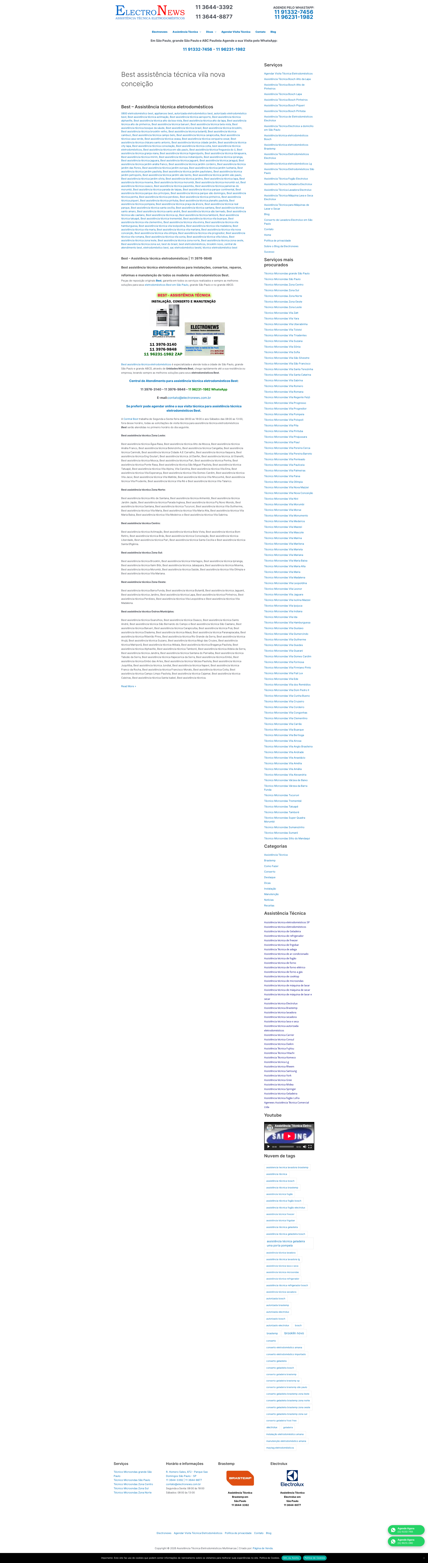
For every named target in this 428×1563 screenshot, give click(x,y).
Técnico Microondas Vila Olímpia (283, 481)
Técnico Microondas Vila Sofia (282, 352)
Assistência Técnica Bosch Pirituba (284, 111)
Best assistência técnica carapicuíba (198, 135)
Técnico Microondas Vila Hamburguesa (287, 622)
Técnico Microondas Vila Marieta (283, 549)
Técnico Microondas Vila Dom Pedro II (286, 690)
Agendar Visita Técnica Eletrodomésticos (288, 73)
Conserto (269, 871)
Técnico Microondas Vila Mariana (283, 554)
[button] (199, 32)
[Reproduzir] (268, 1146)
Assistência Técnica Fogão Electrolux (286, 178)
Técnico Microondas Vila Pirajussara (285, 436)
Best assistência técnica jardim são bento (167, 175)
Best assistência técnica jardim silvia (142, 178)
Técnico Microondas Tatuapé (281, 806)
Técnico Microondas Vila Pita (281, 425)
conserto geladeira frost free (281, 1420)
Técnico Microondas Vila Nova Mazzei (286, 487)
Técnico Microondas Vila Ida (280, 617)
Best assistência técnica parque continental (208, 189)
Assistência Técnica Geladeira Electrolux (288, 184)
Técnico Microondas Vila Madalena (284, 577)
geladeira (288, 1427)
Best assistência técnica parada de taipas (157, 189)
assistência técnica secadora (281, 1292)
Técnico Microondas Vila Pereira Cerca (287, 448)
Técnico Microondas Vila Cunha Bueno (287, 695)
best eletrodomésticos (192, 244)
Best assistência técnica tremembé (161, 218)
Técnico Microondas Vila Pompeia (284, 414)
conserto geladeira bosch (280, 1367)
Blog (267, 214)
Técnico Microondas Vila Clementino (285, 718)
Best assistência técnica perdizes (159, 196)
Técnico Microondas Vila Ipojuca (283, 605)
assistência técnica (276, 1174)
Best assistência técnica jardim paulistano (187, 171)
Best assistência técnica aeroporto (190, 116)
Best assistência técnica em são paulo (165, 149)
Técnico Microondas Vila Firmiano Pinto (287, 667)
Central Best (131, 418)
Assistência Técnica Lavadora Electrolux (287, 189)
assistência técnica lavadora (280, 1252)
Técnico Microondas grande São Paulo (287, 273)
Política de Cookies (315, 1557)
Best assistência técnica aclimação (148, 116)
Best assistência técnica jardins (184, 178)
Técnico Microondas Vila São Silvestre (286, 357)
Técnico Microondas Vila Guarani (283, 650)
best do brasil (170, 244)
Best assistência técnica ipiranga (223, 157)
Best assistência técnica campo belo (153, 135)
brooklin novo (215, 244)
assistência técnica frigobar (280, 1220)
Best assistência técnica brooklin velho (144, 131)
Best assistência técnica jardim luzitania (212, 167)
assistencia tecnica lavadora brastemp (287, 1167)
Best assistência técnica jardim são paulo (217, 175)
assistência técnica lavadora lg (283, 1259)
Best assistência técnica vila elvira (184, 222)
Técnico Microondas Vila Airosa (282, 740)
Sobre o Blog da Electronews (281, 246)
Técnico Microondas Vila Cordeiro (284, 707)
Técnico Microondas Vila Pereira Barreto (288, 453)
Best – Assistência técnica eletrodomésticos (167, 106)
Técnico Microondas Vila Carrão (283, 724)
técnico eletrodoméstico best (220, 247)
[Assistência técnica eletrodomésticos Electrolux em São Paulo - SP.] (292, 1477)
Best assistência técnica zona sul (140, 244)
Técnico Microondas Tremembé (283, 800)
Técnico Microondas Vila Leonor (283, 588)
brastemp (272, 1333)
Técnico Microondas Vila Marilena (284, 543)
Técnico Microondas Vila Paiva (282, 476)
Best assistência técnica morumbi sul (217, 182)
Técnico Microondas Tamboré (281, 812)
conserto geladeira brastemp (281, 1374)
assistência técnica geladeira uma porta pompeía (286, 1243)
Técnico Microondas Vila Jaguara (283, 594)
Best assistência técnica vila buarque (205, 218)
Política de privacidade (277, 240)
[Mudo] (304, 1146)
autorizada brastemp (277, 1305)
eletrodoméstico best (156, 247)
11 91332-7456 (293, 12)
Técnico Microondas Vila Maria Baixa (285, 560)
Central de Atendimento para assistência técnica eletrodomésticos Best (183, 381)
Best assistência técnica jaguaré (179, 160)
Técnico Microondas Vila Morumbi (284, 504)
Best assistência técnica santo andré (158, 211)
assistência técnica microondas (282, 1272)
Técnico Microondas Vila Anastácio (284, 757)
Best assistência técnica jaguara (140, 160)
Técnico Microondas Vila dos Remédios (287, 684)
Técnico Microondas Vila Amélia (283, 763)
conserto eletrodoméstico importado (286, 1354)
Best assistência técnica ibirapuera (225, 153)
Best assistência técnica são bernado (203, 211)
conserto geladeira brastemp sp (283, 1380)
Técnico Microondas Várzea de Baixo (286, 780)
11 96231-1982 (294, 17)
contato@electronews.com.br (189, 398)
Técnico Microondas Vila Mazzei (283, 526)
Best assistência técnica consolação (153, 146)
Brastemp (270, 860)
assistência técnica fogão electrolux (285, 1207)
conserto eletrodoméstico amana (284, 1347)
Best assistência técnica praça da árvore (179, 204)
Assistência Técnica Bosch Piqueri (284, 105)
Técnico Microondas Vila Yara (281, 318)
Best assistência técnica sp (162, 215)
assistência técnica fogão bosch (283, 1200)
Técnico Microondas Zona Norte (283, 296)
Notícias (269, 899)
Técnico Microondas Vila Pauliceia (284, 464)
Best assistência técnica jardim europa (165, 167)
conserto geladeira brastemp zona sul (286, 1414)
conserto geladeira (276, 1361)
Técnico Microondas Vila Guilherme (285, 639)
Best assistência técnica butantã (187, 131)
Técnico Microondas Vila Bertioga (284, 735)
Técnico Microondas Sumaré (281, 832)
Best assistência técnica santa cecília (153, 207)
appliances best (163, 113)
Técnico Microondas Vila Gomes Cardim (287, 656)
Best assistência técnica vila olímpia (156, 233)
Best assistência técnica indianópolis (180, 157)
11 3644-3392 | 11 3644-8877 (184, 1480)
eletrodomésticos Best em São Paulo (166, 284)
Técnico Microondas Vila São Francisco (287, 363)
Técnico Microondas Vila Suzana (283, 341)
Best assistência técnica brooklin (222, 127)
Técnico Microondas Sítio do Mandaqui (287, 838)
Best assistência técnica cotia (193, 146)
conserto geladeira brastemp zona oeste (288, 1407)
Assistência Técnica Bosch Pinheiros (286, 99)
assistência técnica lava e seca (282, 1265)
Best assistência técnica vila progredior (201, 233)
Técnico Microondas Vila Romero (283, 386)
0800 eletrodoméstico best (137, 113)
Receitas (269, 905)
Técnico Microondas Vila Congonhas (285, 712)
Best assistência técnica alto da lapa (204, 120)
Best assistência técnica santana (195, 207)
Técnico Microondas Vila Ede (281, 678)
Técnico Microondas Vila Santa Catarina (287, 374)
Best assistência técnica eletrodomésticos (146, 364)
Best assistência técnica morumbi (174, 182)
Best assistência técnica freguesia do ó (212, 149)
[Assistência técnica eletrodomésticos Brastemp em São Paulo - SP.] (240, 1477)
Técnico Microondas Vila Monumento (286, 515)
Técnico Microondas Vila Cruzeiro (284, 701)
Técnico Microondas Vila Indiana (283, 611)
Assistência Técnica (276, 854)
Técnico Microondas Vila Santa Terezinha (288, 369)
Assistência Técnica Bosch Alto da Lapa (287, 79)
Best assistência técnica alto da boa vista (158, 120)
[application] (289, 1136)
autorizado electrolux (277, 1325)
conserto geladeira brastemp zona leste (287, 1393)
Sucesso (269, 251)
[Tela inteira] (310, 1146)
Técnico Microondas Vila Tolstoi (283, 329)
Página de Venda (263, 1548)
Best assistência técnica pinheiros (200, 196)
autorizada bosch (275, 1298)
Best (159, 280)
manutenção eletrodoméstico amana (286, 1441)
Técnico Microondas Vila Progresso (285, 402)
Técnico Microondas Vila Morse (282, 509)
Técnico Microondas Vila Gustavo (283, 628)
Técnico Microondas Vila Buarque (284, 729)
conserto (271, 1340)
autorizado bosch (275, 1318)
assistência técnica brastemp (282, 1187)
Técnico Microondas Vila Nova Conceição (288, 493)
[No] (423, 1558)
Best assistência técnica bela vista (211, 124)
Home (267, 234)
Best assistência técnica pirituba (159, 200)
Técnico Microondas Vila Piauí (282, 442)
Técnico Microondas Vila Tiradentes (285, 335)
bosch (298, 1325)
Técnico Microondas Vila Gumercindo (286, 633)
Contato (269, 229)
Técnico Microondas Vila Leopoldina (285, 583)
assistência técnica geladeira (282, 1227)
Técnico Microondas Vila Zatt (281, 312)
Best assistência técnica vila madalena (208, 225)
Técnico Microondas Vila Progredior (285, 408)
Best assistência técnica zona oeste (222, 240)
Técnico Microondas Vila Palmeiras (284, 470)
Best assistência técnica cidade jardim (194, 142)
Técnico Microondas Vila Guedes (283, 645)
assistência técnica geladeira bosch (285, 1234)
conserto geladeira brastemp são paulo (286, 1387)
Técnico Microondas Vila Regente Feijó (287, 397)
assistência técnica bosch (280, 1181)
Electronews (164, 1533)
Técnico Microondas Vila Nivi (281, 498)
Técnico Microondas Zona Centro (283, 284)
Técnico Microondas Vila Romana (283, 391)
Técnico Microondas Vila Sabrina (283, 380)
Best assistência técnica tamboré (198, 215)
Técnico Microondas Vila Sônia (282, 346)
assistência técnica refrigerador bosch (287, 1285)
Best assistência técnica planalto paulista (204, 200)
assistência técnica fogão (279, 1194)
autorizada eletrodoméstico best (193, 113)
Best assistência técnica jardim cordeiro (192, 164)
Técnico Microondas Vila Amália (283, 769)
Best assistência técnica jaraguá (218, 160)
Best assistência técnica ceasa (163, 138)
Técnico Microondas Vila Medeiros (284, 521)
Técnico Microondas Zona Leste (283, 307)
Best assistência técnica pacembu (174, 186)
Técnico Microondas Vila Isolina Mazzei (287, 600)
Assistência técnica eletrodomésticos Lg (288, 163)
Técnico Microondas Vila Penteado (284, 459)
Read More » (128, 686)
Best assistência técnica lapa (221, 178)
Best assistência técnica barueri (170, 124)
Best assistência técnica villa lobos (207, 236)
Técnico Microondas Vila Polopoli (283, 419)
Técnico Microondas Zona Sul (281, 290)
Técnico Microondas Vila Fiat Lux (283, 673)
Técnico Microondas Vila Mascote (284, 532)
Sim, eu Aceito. (291, 1557)
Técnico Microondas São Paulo (282, 279)
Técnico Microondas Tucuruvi (281, 795)
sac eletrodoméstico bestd (185, 247)
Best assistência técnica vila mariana (178, 229)
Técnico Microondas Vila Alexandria (285, 774)
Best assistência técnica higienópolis (181, 153)
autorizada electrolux (277, 1312)
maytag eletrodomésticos (280, 1447)
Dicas (267, 883)
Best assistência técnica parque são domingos (198, 193)
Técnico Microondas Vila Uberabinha (285, 324)
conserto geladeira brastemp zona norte (288, 1400)
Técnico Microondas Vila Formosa (284, 662)
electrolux (271, 1427)
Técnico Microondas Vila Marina (283, 538)
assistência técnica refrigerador (282, 1278)
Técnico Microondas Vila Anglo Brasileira (288, 746)
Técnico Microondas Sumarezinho (284, 827)
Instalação (270, 888)
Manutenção (271, 894)
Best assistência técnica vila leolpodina (162, 225)
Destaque (270, 877)
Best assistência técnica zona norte (179, 240)
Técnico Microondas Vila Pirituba (283, 431)
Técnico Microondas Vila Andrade (284, 752)
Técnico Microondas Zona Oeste (283, 301)
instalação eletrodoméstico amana (285, 1434)
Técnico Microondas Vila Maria (282, 572)
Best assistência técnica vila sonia (165, 236)
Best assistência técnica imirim (139, 157)
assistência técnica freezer (280, 1214)
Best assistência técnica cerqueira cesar (205, 138)
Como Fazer (271, 866)
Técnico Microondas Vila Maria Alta (284, 566)
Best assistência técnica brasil (183, 127)
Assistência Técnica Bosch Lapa (283, 94)
